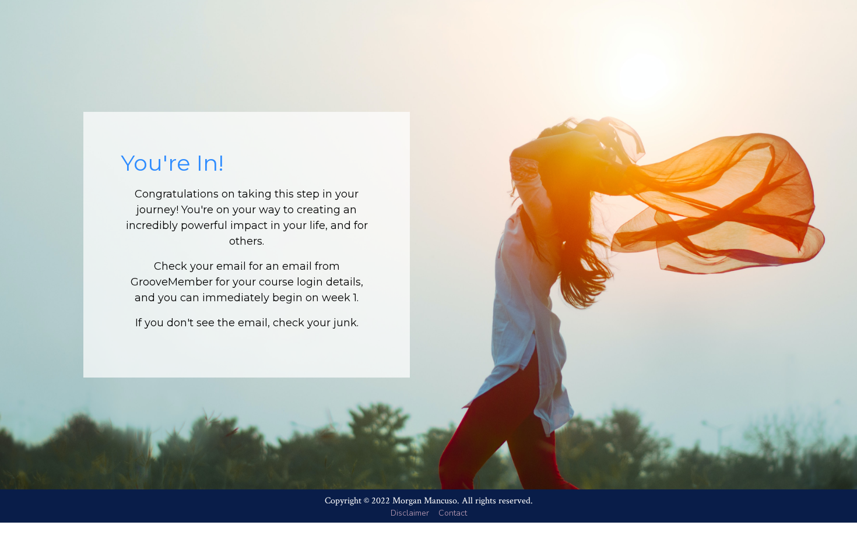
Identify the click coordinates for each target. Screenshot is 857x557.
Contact (452, 513)
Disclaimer (410, 513)
